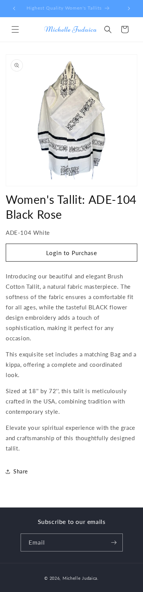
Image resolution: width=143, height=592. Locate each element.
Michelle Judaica (80, 578)
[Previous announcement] (14, 8)
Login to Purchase (71, 252)
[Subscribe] (114, 542)
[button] (15, 29)
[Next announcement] (129, 8)
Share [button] (20, 471)
